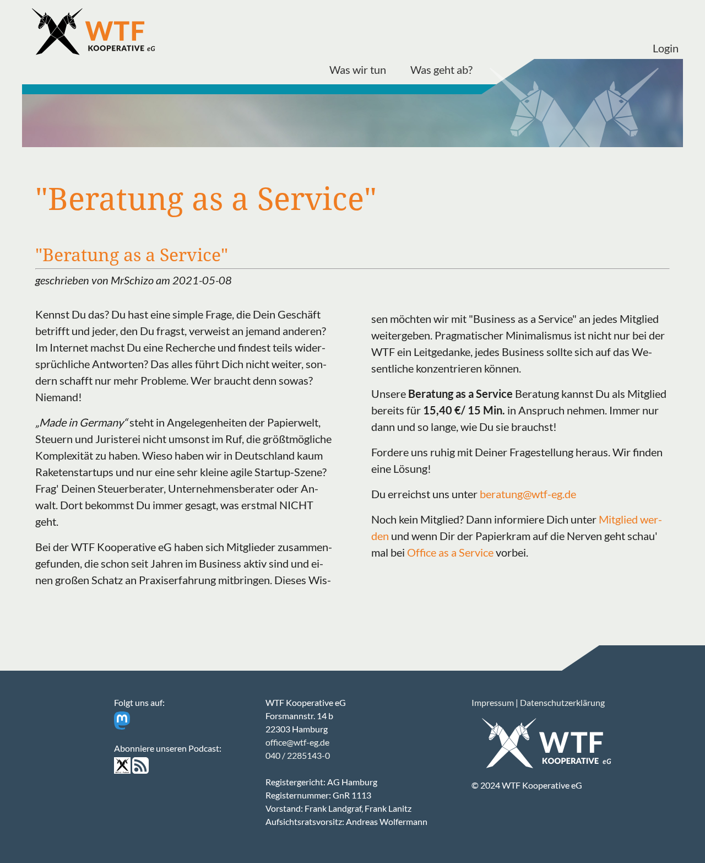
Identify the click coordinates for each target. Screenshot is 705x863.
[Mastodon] (122, 726)
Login (666, 48)
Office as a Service (450, 552)
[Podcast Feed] (140, 770)
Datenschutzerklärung (562, 702)
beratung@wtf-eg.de (528, 493)
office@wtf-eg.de (297, 742)
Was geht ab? (441, 69)
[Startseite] (96, 33)
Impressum (492, 702)
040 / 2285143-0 (297, 755)
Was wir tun (357, 69)
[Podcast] (122, 770)
